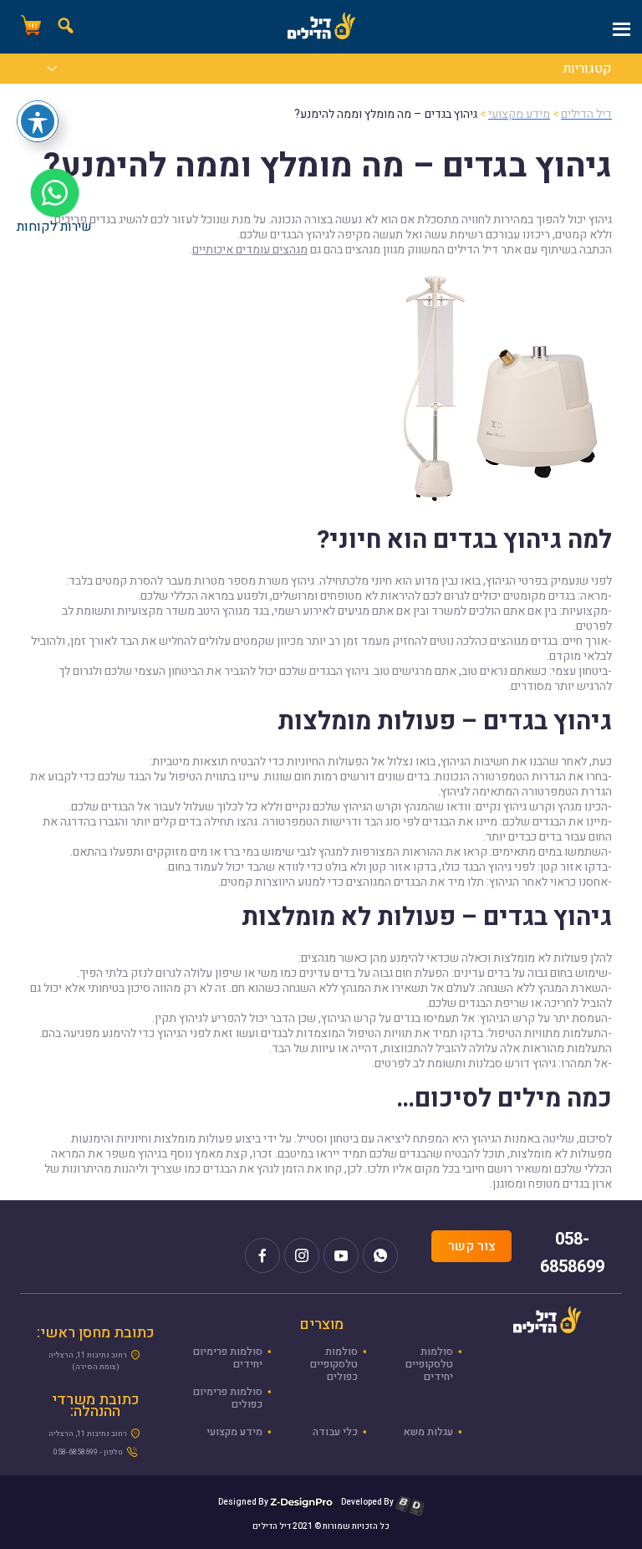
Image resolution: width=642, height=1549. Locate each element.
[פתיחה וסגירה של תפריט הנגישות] (38, 121)
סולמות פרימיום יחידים (227, 1358)
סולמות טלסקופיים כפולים (334, 1364)
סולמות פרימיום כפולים (227, 1398)
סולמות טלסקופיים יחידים (429, 1364)
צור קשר (472, 1246)
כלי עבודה (335, 1431)
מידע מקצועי (234, 1431)
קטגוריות (587, 70)
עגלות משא (428, 1431)
